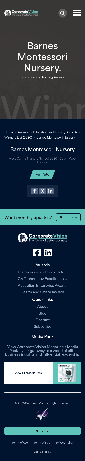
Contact (42, 319)
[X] (42, 191)
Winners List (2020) (18, 137)
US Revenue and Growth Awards (42, 272)
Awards (23, 132)
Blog (43, 313)
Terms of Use (20, 442)
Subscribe (42, 326)
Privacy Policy (64, 442)
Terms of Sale (42, 442)
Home (8, 132)
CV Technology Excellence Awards (42, 278)
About (42, 306)
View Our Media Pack (28, 372)
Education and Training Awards (55, 132)
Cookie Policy (42, 451)
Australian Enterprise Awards (42, 285)
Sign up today (68, 217)
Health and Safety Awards (43, 292)
